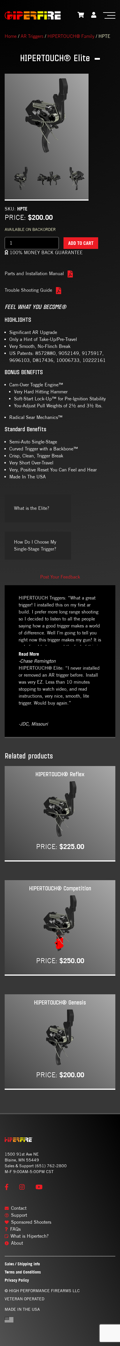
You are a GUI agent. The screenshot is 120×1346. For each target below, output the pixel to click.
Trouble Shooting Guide (29, 290)
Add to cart (80, 243)
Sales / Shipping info (22, 1263)
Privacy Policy (17, 1280)
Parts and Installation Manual (35, 273)
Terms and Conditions (23, 1271)
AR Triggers (32, 36)
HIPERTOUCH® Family (70, 36)
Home (11, 36)
